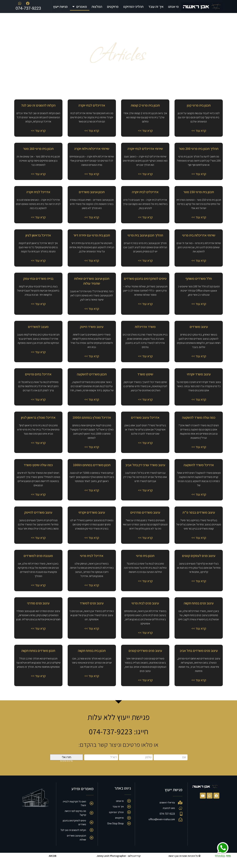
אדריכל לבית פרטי (91, 555)
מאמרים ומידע (82, 788)
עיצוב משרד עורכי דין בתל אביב (145, 465)
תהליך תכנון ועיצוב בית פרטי (145, 235)
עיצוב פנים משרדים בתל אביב (199, 650)
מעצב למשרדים (38, 326)
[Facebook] (216, 796)
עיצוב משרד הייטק (91, 326)
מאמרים (81, 6)
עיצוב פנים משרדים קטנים (145, 650)
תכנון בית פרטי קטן (199, 105)
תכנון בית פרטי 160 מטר (38, 148)
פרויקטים (112, 6)
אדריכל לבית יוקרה (38, 192)
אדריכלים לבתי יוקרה (91, 105)
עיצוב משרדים (199, 326)
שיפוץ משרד (145, 374)
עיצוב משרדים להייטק (38, 512)
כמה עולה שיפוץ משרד (38, 465)
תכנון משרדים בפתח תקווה (38, 650)
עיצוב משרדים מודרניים (145, 512)
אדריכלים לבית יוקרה (145, 192)
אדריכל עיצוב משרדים (145, 417)
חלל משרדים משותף (198, 278)
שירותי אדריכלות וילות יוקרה (91, 148)
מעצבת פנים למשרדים (38, 555)
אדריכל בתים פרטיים (38, 374)
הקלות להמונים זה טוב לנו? (38, 105)
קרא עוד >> (198, 130)
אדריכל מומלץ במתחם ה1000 (92, 417)
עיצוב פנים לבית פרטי (145, 603)
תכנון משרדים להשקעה (92, 374)
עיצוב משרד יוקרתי (199, 374)
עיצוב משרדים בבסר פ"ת (199, 512)
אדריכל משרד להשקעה (199, 465)
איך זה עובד (155, 6)
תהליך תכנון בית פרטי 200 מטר (198, 148)
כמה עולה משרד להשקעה (198, 417)
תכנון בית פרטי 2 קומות (145, 105)
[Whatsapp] (210, 796)
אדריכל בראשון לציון (38, 235)
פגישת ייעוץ (60, 6)
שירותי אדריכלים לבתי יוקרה (145, 148)
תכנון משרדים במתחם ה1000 (92, 465)
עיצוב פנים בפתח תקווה (199, 603)
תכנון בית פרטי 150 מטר (198, 192)
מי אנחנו (173, 6)
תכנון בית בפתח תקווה (92, 650)
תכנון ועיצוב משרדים (92, 192)
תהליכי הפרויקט (133, 6)
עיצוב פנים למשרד (92, 603)
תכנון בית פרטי (145, 555)
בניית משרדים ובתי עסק (38, 278)
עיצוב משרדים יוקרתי (91, 512)
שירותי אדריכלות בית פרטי (198, 235)
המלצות (97, 6)
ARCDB (52, 855)
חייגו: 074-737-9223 (118, 731)
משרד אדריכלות (145, 326)
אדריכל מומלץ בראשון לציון (38, 417)
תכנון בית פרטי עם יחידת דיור (91, 235)
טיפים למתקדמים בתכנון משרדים (145, 278)
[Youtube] (203, 796)
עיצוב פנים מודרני (38, 603)
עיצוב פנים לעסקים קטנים (198, 555)
